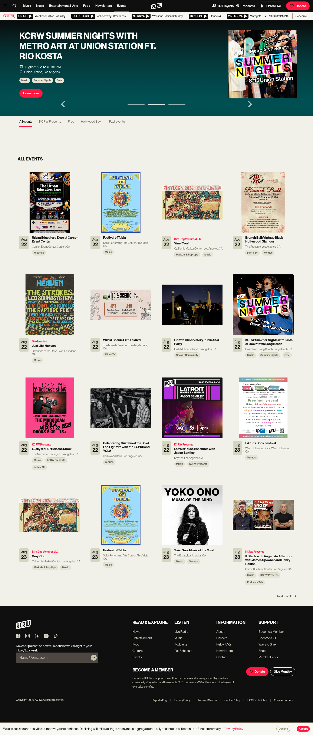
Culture (137, 651)
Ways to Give (267, 644)
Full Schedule (183, 651)
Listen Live (273, 6)
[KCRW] (23, 628)
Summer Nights (42, 80)
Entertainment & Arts (63, 6)
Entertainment (142, 638)
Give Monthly (283, 672)
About (220, 631)
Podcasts (248, 6)
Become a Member (271, 631)
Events (121, 6)
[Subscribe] (94, 658)
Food (86, 6)
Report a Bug (159, 700)
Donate (301, 6)
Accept (303, 729)
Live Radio (181, 631)
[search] (15, 6)
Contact (222, 657)
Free (59, 80)
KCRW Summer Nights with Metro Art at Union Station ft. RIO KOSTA (87, 46)
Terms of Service (205, 700)
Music (27, 6)
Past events (117, 121)
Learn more (31, 93)
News (40, 6)
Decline (283, 729)
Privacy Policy (180, 700)
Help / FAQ (223, 644)
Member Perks (268, 657)
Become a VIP (267, 638)
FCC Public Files (255, 700)
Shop (262, 651)
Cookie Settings (284, 700)
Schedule (301, 16)
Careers (221, 638)
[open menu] (6, 6)
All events (25, 121)
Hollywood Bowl (91, 121)
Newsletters (103, 6)
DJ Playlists (226, 6)
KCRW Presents (50, 121)
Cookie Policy (230, 700)
